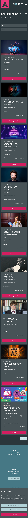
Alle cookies (14, 514)
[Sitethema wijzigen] (15, 4)
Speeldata (14, 79)
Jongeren (9, 423)
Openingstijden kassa (14, 478)
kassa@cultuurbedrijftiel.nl (14, 471)
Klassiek (5, 331)
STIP (26, 14)
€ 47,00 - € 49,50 (19, 290)
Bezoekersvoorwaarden (14, 487)
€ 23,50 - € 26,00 (19, 158)
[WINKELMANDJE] (19, 4)
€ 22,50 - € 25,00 (19, 335)
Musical (5, 373)
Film (21, 14)
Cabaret (5, 111)
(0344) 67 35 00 (14, 473)
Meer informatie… (9, 501)
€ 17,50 (22, 426)
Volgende (23, 439)
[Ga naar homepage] (5, 4)
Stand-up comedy (11, 199)
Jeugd (5, 69)
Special (5, 155)
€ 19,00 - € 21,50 (20, 248)
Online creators (15, 423)
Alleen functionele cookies (14, 506)
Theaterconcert (10, 155)
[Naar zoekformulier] (22, 4)
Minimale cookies (14, 510)
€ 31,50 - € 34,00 (19, 115)
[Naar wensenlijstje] (4, 115)
